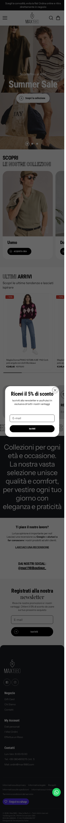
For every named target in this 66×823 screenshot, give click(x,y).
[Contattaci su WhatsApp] (56, 792)
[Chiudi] (55, 390)
